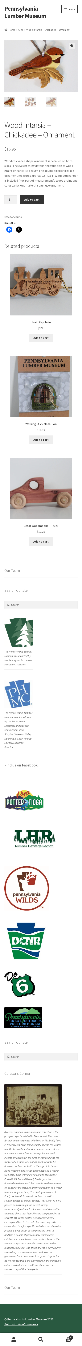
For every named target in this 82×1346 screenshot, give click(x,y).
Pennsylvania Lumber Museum (25, 12)
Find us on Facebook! (21, 765)
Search (41, 1339)
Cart (63, 1336)
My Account (13, 1339)
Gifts (20, 29)
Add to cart (31, 199)
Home (12, 29)
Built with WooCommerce (21, 1324)
